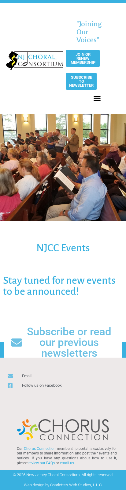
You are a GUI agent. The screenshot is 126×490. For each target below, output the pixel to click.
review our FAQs (41, 463)
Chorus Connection (40, 448)
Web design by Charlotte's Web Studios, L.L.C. (63, 485)
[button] (97, 98)
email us (67, 463)
